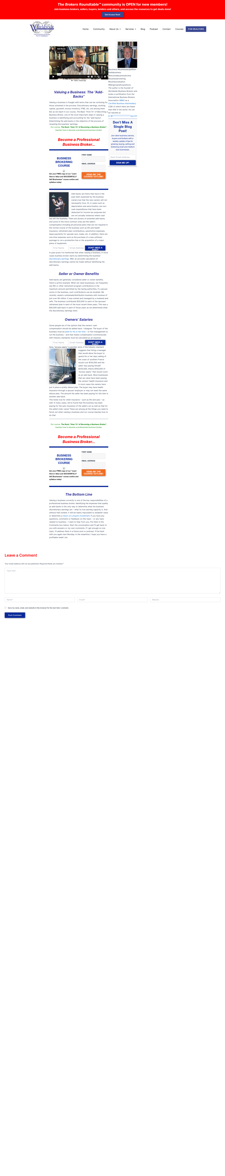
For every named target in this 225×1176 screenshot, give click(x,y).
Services (129, 29)
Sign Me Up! (122, 162)
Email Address (88, 163)
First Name (87, 155)
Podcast (154, 29)
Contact (167, 29)
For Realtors (196, 29)
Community (99, 29)
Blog (143, 29)
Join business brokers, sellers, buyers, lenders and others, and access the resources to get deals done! (112, 9)
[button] (115, 29)
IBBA (122, 100)
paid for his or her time (75, 331)
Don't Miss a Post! (95, 248)
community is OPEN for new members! (112, 4)
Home (85, 29)
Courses (179, 29)
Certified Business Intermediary (122, 103)
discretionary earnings (59, 259)
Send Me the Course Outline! (93, 175)
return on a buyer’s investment (76, 516)
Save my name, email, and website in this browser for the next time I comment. (38, 608)
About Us (113, 29)
